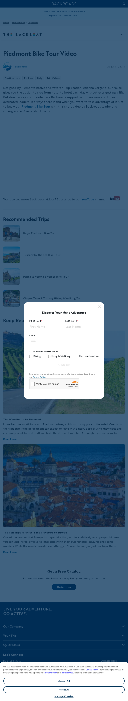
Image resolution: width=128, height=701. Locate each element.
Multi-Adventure (89, 356)
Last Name (71, 321)
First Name (35, 321)
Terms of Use (67, 673)
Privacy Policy (50, 673)
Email (32, 335)
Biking (37, 356)
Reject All (64, 689)
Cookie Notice (92, 670)
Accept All (64, 681)
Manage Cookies (64, 696)
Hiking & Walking (60, 356)
